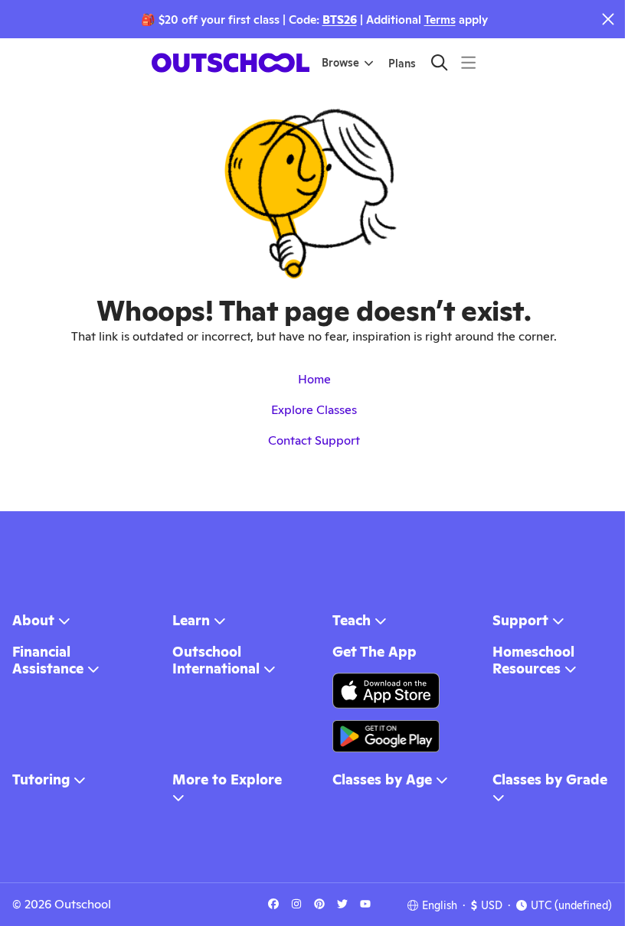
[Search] (439, 62)
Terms (440, 19)
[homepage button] (230, 63)
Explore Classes (314, 410)
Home (314, 379)
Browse (340, 63)
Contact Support (314, 440)
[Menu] (468, 62)
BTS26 (339, 19)
